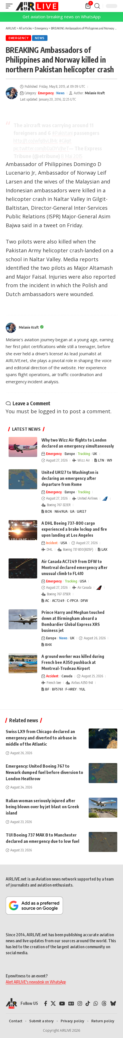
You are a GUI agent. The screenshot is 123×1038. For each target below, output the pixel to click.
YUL (82, 689)
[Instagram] (80, 1003)
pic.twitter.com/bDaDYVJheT (41, 148)
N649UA (61, 511)
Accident (52, 676)
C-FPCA (72, 600)
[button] (10, 6)
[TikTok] (88, 1003)
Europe (70, 454)
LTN (101, 460)
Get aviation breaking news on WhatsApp (62, 16)
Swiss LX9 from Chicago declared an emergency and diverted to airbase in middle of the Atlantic (41, 737)
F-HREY (71, 689)
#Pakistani (62, 132)
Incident (52, 543)
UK (95, 454)
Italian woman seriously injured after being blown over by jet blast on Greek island (42, 807)
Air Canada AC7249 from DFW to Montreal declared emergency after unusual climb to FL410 (74, 567)
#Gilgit (65, 140)
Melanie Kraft (95, 93)
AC (47, 600)
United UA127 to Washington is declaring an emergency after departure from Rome (69, 478)
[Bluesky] (113, 1003)
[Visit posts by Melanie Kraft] (12, 93)
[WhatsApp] (96, 1003)
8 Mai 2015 (71, 156)
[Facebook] (46, 1003)
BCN (48, 511)
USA (64, 543)
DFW (84, 600)
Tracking (84, 454)
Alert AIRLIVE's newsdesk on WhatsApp (36, 981)
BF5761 (57, 689)
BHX (48, 644)
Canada (66, 676)
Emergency (18, 38)
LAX (104, 549)
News (40, 38)
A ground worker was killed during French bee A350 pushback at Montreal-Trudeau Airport (72, 662)
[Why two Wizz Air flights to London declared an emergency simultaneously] (23, 447)
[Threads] (104, 1003)
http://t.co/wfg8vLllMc (35, 140)
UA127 (81, 511)
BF (47, 689)
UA (72, 511)
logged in (49, 411)
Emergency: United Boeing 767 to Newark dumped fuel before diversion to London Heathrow (44, 772)
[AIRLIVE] (36, 6)
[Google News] (71, 1003)
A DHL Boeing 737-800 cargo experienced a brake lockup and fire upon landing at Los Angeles (74, 529)
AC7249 (58, 600)
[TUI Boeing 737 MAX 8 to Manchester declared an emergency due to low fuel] (103, 842)
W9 (109, 460)
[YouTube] (62, 1003)
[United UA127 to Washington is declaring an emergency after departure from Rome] (23, 479)
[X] (53, 1003)
